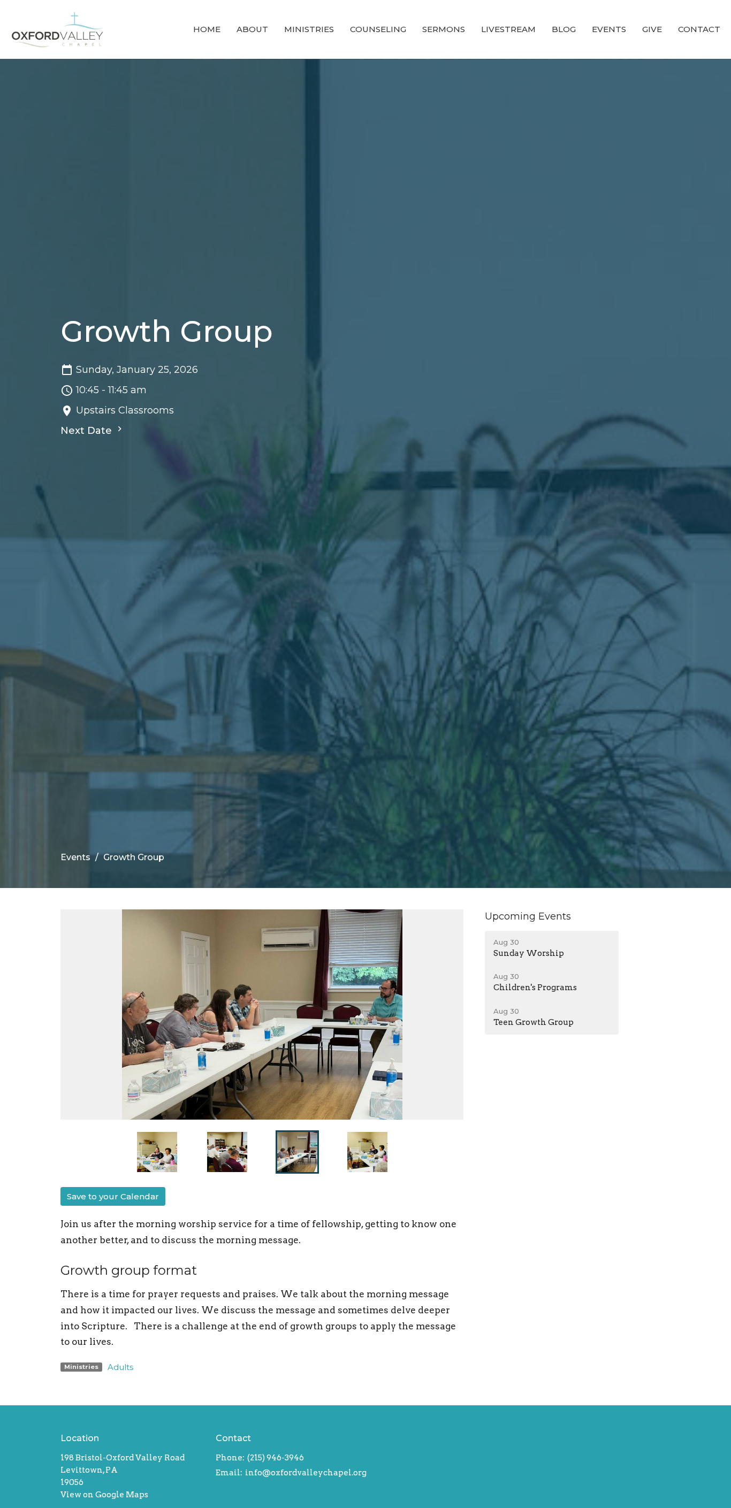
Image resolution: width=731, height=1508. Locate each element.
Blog (564, 29)
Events (609, 29)
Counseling (378, 29)
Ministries (309, 29)
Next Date (87, 431)
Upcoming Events (528, 916)
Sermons (443, 29)
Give (652, 29)
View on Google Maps (104, 1494)
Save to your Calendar (113, 1196)
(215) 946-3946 (275, 1458)
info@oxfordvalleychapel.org (306, 1473)
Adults (120, 1367)
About (252, 29)
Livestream (508, 29)
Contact (699, 29)
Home (206, 29)
